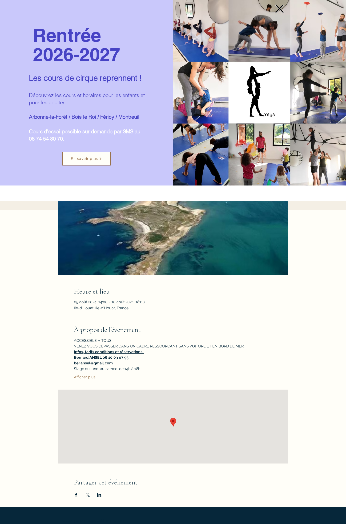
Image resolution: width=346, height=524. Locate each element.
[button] (279, 9)
